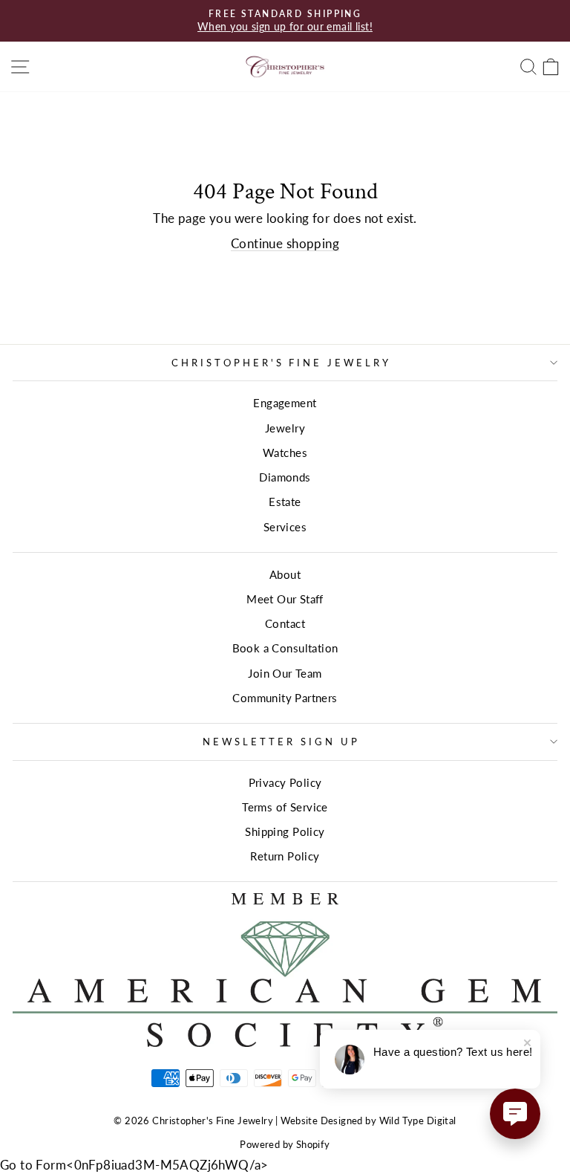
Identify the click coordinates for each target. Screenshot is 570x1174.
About (285, 574)
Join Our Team (284, 673)
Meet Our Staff (285, 599)
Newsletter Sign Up (281, 741)
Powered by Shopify (285, 1144)
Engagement (284, 402)
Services (285, 527)
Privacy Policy (285, 782)
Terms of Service (285, 807)
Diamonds (284, 477)
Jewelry (285, 428)
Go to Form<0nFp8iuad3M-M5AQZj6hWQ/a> (134, 1165)
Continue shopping (285, 243)
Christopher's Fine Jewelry (281, 363)
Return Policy (284, 856)
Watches (285, 452)
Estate (285, 501)
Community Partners (284, 697)
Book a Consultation (285, 648)
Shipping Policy (284, 831)
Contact (285, 623)
